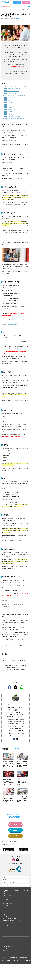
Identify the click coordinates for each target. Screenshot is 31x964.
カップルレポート (6, 925)
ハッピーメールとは (6, 893)
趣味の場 (8, 107)
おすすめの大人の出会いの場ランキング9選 (14, 95)
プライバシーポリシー (7, 916)
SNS (7, 100)
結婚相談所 (9, 111)
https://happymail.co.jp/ (13, 324)
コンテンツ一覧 (6, 948)
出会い (27, 9)
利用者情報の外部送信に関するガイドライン (11, 920)
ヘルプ (4, 909)
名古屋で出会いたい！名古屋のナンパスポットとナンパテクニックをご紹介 (8, 782)
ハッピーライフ (20, 9)
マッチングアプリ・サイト (12, 98)
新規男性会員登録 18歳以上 (8, 905)
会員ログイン (5, 907)
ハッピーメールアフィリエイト (9, 946)
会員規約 (4, 914)
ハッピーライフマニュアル (8, 882)
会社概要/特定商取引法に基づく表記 (10, 918)
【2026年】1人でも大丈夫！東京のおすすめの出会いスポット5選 (22, 782)
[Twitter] (15, 687)
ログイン (15, 836)
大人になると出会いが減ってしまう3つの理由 (14, 86)
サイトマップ (5, 950)
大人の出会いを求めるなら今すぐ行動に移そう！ (15, 118)
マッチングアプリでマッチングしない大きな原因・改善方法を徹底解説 (22, 764)
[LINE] (21, 687)
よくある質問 (5, 899)
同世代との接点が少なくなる (13, 88)
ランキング (4, 879)
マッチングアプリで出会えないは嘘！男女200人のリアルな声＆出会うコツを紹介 (8, 764)
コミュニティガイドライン (8, 922)
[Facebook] (9, 687)
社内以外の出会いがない (12, 91)
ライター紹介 (5, 884)
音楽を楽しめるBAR (11, 114)
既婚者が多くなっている (12, 93)
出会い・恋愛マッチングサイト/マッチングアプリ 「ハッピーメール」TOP (15, 891)
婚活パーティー (10, 109)
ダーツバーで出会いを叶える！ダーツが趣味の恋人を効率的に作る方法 (8, 799)
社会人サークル (10, 105)
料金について (5, 897)
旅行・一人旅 (9, 102)
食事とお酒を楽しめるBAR (12, 116)
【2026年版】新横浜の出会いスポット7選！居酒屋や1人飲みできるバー (22, 799)
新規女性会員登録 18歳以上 (8, 903)
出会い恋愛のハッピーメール (8, 9)
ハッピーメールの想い (7, 895)
